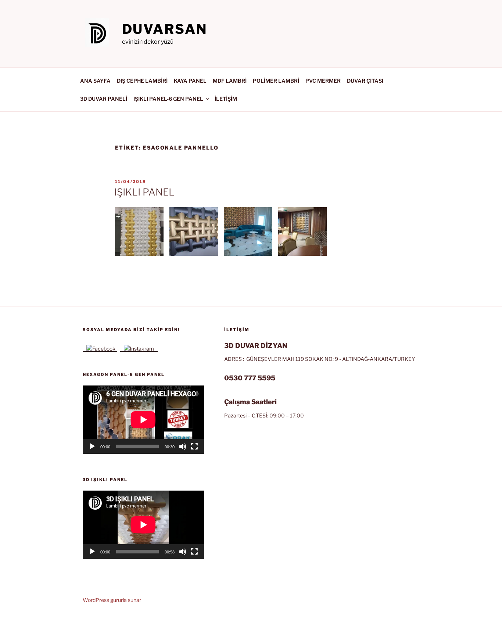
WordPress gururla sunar (112, 600)
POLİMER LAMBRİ (276, 81)
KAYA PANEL (190, 81)
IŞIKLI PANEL (144, 192)
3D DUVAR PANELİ (103, 99)
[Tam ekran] (194, 446)
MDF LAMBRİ (230, 81)
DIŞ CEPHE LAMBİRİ (142, 81)
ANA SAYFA (95, 81)
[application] (143, 419)
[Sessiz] (182, 446)
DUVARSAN (164, 29)
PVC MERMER (323, 81)
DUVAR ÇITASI (365, 81)
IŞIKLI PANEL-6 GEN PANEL (168, 99)
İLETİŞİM (226, 99)
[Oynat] (92, 446)
